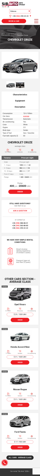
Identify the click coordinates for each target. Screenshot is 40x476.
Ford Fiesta (20, 432)
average (26, 116)
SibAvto (13, 4)
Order (20, 192)
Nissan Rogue (20, 389)
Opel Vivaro (20, 304)
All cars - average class (20, 458)
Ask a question (20, 211)
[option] (20, 65)
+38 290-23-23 (20, 228)
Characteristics (20, 94)
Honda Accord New (20, 347)
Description (20, 107)
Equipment (20, 101)
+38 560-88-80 (20, 226)
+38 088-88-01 (20, 223)
